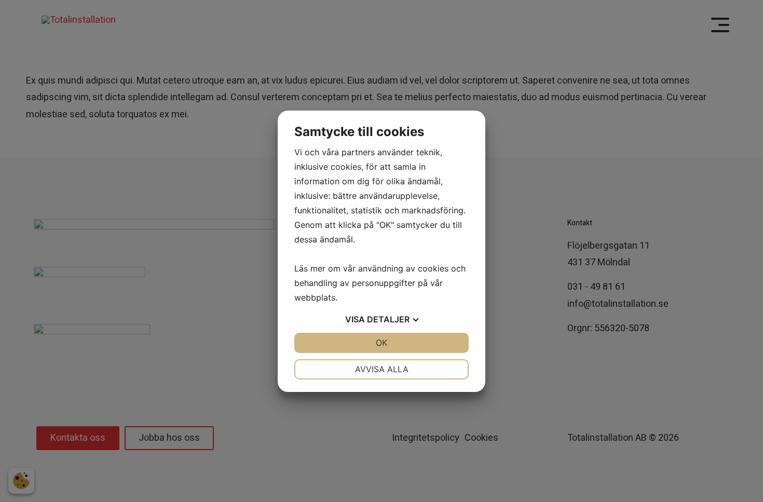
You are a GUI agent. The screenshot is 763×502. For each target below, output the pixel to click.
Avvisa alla (381, 369)
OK (381, 342)
